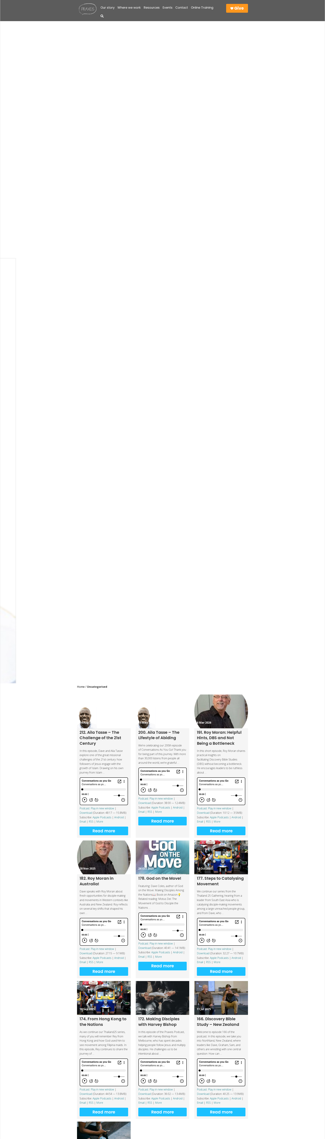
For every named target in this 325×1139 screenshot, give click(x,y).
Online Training (202, 7)
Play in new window (102, 808)
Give (238, 8)
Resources (152, 7)
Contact (181, 7)
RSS (91, 821)
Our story (108, 7)
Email (83, 821)
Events (167, 7)
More (99, 821)
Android (119, 817)
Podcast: (85, 808)
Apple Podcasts (102, 817)
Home (81, 687)
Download (86, 813)
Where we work (129, 7)
